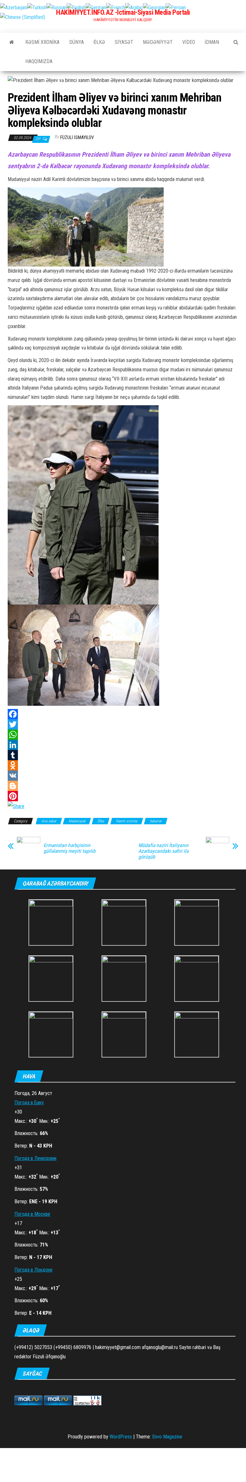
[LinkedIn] (123, 745)
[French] (115, 7)
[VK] (123, 775)
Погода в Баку (29, 1102)
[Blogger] (123, 786)
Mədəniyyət (158, 42)
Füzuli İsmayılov (77, 137)
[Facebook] (123, 714)
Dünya (76, 42)
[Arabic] (134, 7)
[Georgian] (154, 7)
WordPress (121, 1437)
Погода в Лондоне (33, 1270)
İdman (212, 42)
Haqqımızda (39, 61)
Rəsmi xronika (42, 42)
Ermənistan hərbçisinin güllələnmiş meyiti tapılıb (69, 848)
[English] (76, 7)
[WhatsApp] (123, 734)
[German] (96, 7)
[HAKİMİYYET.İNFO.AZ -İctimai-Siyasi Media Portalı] (11, 42)
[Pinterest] (123, 796)
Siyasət (124, 42)
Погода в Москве (32, 1214)
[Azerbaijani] (13, 7)
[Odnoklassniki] (123, 765)
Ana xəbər (48, 821)
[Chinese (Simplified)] (22, 17)
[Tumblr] (123, 755)
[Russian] (56, 7)
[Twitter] (123, 724)
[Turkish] (36, 7)
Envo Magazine (167, 1437)
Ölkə (99, 42)
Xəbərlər (156, 821)
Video (188, 42)
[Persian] (176, 7)
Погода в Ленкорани (35, 1158)
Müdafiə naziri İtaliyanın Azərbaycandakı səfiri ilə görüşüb (163, 851)
